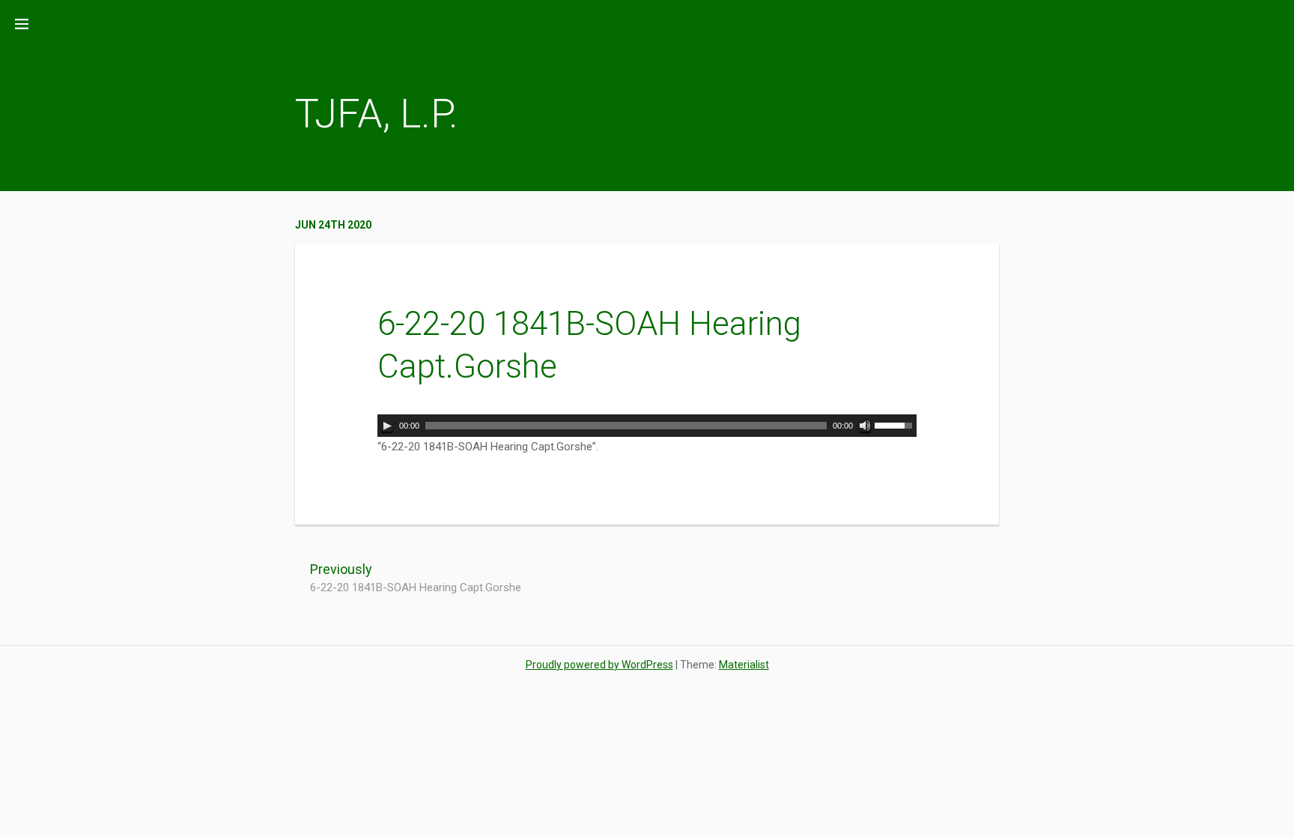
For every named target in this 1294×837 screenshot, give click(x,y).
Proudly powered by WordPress (599, 665)
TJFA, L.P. (376, 113)
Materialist (744, 665)
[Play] (387, 426)
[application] (647, 425)
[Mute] (865, 426)
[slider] (896, 424)
